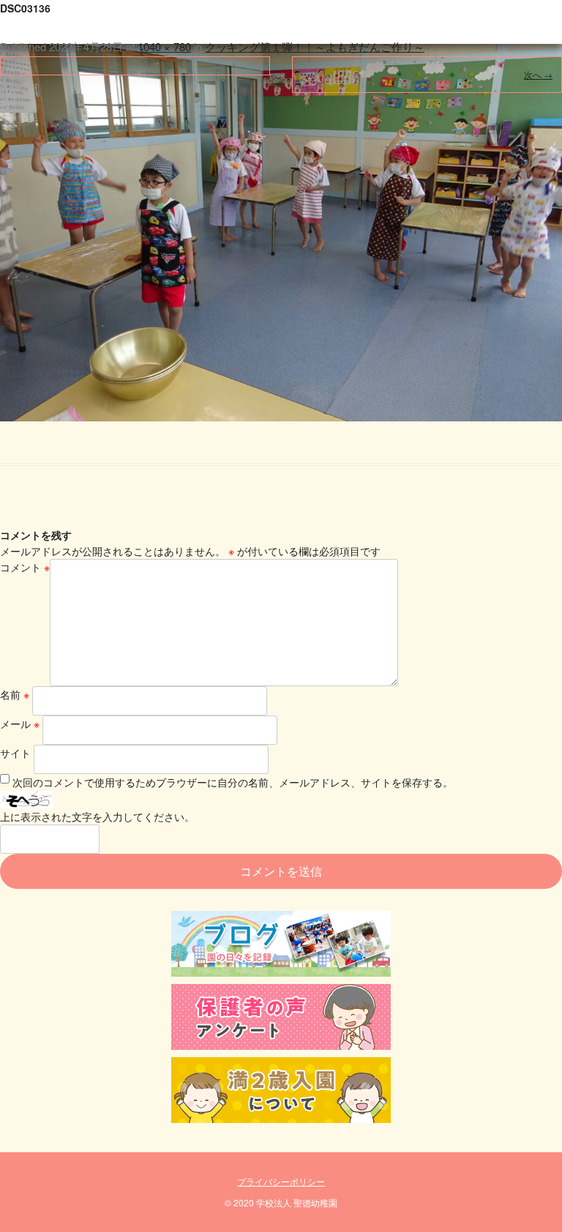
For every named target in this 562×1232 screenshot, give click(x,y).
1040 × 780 (164, 46)
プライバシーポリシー (281, 1181)
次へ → (538, 74)
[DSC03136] (281, 210)
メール (20, 723)
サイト (15, 752)
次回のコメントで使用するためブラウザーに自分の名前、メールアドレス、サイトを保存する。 (232, 782)
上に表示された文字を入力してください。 (97, 816)
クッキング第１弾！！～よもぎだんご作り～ (314, 46)
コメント (25, 567)
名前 (14, 694)
